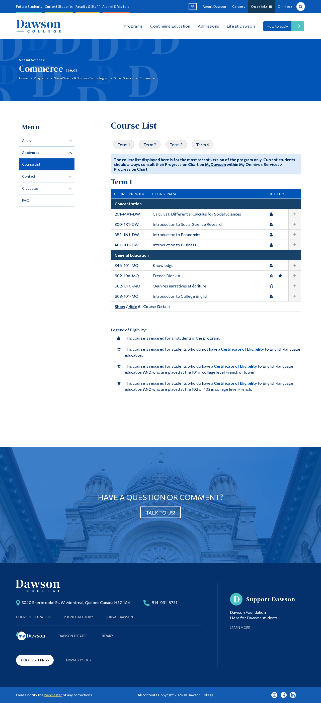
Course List (31, 164)
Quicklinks (260, 7)
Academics (30, 152)
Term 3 (176, 144)
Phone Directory (78, 617)
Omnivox (285, 7)
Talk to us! (160, 513)
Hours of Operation (33, 617)
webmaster (53, 695)
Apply (26, 140)
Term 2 (149, 144)
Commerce (147, 78)
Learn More (240, 628)
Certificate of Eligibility (242, 349)
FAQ (25, 200)
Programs (41, 78)
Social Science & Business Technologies (81, 78)
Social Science (123, 78)
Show (120, 306)
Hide (132, 306)
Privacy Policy (79, 660)
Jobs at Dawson (120, 617)
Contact (28, 176)
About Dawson (214, 7)
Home (23, 78)
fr (193, 7)
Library (107, 636)
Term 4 (202, 144)
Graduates (30, 188)
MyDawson (215, 164)
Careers (238, 7)
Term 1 (124, 144)
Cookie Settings (35, 660)
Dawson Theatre (73, 636)
